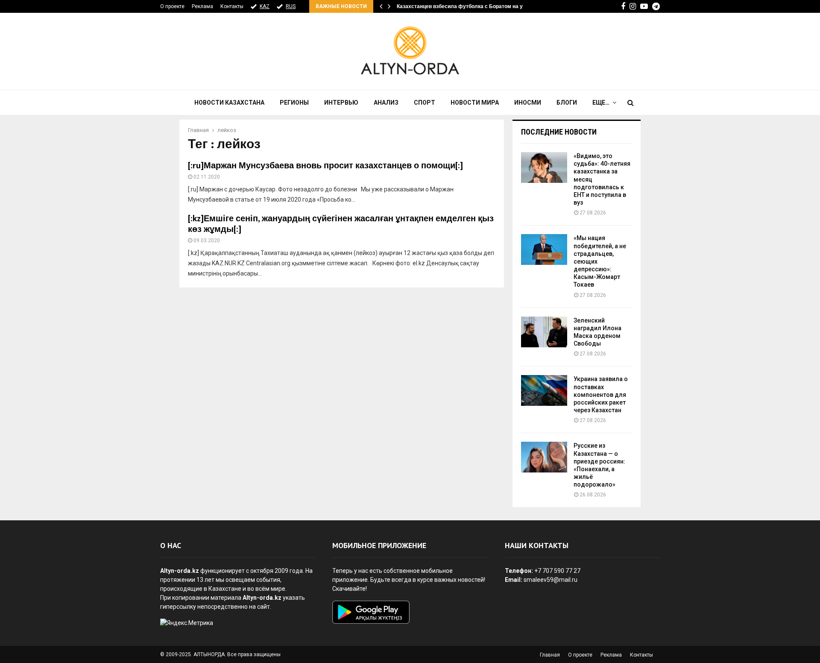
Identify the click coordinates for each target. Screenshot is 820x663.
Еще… (600, 102)
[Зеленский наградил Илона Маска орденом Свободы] (544, 332)
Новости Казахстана (229, 102)
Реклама (202, 6)
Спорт (424, 102)
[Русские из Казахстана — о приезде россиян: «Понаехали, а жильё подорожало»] (544, 457)
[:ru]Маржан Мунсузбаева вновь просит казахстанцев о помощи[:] (325, 165)
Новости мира (475, 102)
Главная (550, 655)
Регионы (294, 102)
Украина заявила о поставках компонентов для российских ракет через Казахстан (601, 395)
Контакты (231, 6)
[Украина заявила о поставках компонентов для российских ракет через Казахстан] (544, 390)
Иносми (527, 102)
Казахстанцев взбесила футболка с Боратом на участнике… (473, 6)
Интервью (341, 102)
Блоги (566, 102)
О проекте (172, 6)
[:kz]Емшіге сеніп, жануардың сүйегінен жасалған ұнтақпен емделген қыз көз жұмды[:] (341, 224)
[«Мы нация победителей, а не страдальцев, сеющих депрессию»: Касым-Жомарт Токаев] (544, 249)
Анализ (386, 102)
